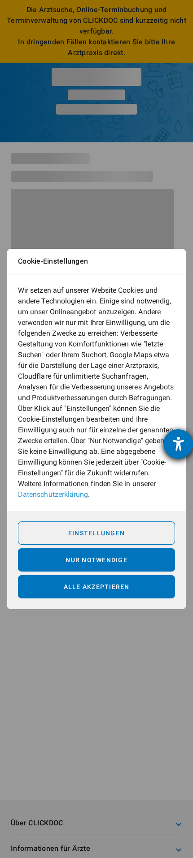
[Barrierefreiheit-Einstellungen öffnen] (178, 444)
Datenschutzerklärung (53, 494)
